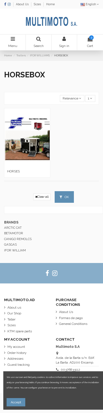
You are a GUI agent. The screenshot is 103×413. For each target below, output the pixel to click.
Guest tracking (18, 365)
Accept (16, 402)
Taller (11, 319)
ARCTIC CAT (13, 228)
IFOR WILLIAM (15, 250)
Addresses (15, 359)
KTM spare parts (19, 331)
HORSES (13, 171)
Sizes (38, 4)
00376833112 (70, 370)
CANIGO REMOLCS (18, 239)
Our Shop (14, 313)
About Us (22, 4)
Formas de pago (71, 318)
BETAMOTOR (13, 233)
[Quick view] (27, 165)
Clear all (43, 196)
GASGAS (10, 244)
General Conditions (73, 324)
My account (16, 347)
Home (50, 4)
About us (14, 307)
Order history (17, 353)
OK (66, 197)
